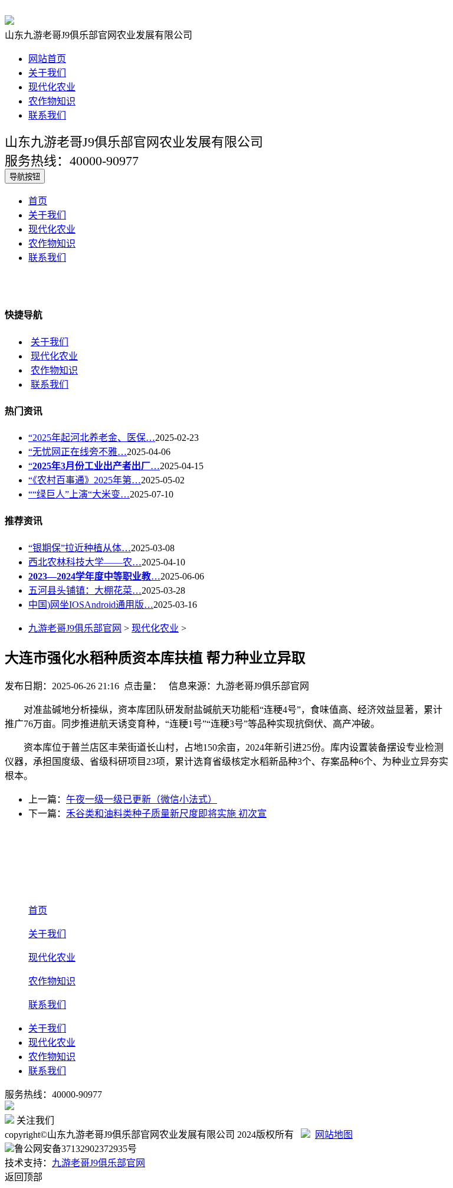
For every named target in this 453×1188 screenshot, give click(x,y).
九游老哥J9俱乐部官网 (75, 628)
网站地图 (334, 1135)
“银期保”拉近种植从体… (79, 548)
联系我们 (47, 115)
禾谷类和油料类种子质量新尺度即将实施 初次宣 (166, 814)
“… (94, 466)
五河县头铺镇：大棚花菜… (85, 590)
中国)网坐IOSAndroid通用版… (90, 605)
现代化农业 (52, 87)
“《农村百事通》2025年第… (84, 480)
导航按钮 (24, 176)
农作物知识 (52, 101)
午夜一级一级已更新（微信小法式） (141, 799)
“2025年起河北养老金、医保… (91, 438)
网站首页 (47, 59)
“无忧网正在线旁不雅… (77, 452)
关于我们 (47, 73)
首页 (37, 201)
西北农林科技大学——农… (85, 562)
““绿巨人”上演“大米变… (79, 494)
